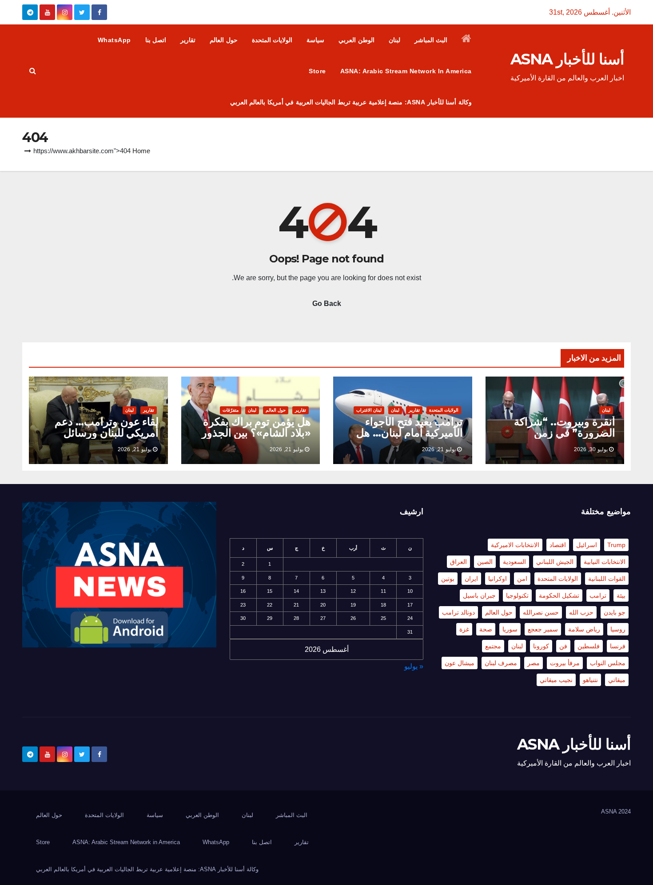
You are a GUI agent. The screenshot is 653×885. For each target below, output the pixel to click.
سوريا (510, 629)
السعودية (514, 561)
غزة (464, 629)
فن (563, 646)
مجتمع (493, 646)
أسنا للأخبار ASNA (567, 59)
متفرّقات (231, 410)
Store (317, 71)
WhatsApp (114, 40)
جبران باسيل (479, 595)
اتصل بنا (156, 40)
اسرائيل (586, 544)
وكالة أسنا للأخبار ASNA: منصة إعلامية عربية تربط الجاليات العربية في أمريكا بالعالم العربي (351, 102)
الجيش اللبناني (554, 561)
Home (141, 151)
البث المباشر (431, 40)
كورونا (541, 646)
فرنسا (617, 646)
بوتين (447, 578)
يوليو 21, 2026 (439, 449)
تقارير (187, 40)
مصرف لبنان (501, 663)
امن (522, 578)
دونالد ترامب (458, 612)
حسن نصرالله (541, 612)
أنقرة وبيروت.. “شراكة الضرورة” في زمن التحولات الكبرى (564, 432)
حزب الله (581, 612)
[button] (32, 71)
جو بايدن (614, 612)
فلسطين (588, 646)
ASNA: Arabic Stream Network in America (406, 71)
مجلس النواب (607, 663)
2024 (624, 811)
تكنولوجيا (517, 595)
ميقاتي (616, 679)
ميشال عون (459, 663)
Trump (616, 544)
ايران (471, 578)
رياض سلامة (584, 629)
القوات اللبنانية (606, 578)
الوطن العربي (356, 40)
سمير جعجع (543, 629)
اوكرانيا (497, 578)
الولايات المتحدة (272, 40)
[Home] (466, 40)
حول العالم (224, 40)
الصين (485, 561)
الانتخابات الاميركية (515, 544)
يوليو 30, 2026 (591, 449)
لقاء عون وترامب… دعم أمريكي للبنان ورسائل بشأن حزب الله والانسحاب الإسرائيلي (100, 438)
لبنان (394, 40)
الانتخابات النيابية (604, 561)
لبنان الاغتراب (369, 410)
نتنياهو (590, 679)
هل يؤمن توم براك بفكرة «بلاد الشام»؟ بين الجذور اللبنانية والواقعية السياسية (253, 432)
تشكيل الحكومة (559, 595)
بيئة (621, 595)
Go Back (326, 303)
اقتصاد (557, 544)
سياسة (315, 40)
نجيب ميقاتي (556, 679)
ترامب (597, 595)
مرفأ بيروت (565, 663)
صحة (485, 629)
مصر (533, 663)
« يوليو (413, 666)
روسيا (617, 629)
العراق (458, 561)
